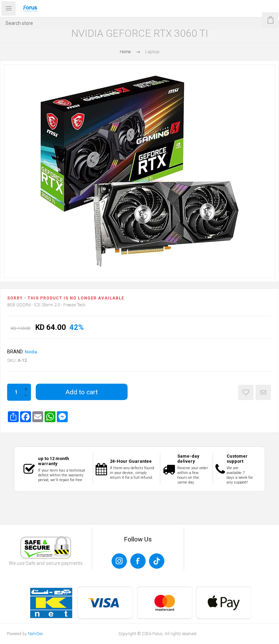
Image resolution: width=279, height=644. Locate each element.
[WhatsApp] (50, 416)
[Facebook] (25, 416)
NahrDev (35, 633)
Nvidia (31, 351)
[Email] (38, 416)
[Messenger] (62, 416)
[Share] (13, 416)
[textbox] (139, 23)
